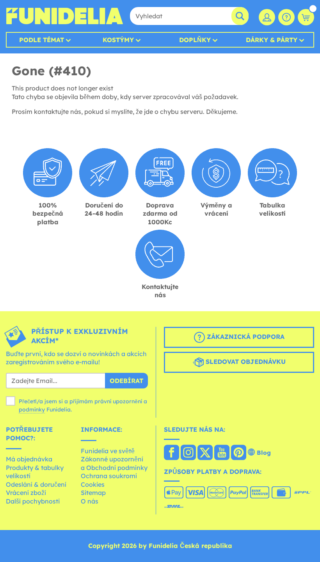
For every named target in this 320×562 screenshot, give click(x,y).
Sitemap (93, 492)
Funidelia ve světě (108, 451)
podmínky (32, 409)
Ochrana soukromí (109, 476)
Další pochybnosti (33, 501)
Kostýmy (118, 40)
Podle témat (41, 40)
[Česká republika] (171, 453)
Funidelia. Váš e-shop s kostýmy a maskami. (64, 16)
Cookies (93, 484)
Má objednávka (29, 459)
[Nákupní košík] (306, 17)
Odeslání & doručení (36, 484)
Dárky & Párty (271, 40)
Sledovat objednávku (245, 361)
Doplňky (195, 40)
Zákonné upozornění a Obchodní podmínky (114, 463)
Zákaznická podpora (244, 336)
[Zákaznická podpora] (286, 17)
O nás (89, 501)
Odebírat (126, 381)
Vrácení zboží (26, 492)
